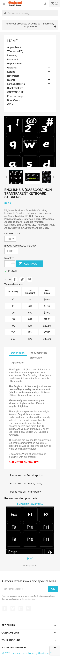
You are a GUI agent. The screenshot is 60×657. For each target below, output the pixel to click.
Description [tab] (17, 352)
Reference (13, 75)
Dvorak (11, 79)
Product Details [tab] (38, 352)
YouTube (20, 608)
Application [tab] (18, 362)
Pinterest (29, 279)
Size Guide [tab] (36, 357)
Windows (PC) (15, 51)
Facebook (4, 608)
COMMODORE (15, 92)
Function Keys (15, 96)
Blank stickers (15, 88)
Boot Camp (13, 100)
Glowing (11, 67)
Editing (11, 71)
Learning (12, 55)
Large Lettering (16, 84)
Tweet (22, 279)
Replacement (15, 63)
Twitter (12, 608)
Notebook (13, 59)
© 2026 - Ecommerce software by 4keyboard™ (27, 653)
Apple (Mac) (14, 47)
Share (15, 279)
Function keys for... (30, 504)
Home (12, 40)
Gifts (10, 104)
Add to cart (29, 263)
